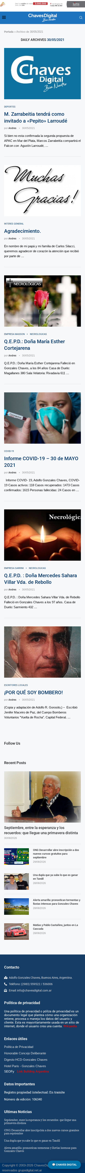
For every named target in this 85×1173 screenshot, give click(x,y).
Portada (8, 31)
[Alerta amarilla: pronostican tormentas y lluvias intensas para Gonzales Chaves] (16, 906)
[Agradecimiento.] (42, 190)
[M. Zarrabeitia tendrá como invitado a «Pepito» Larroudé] (42, 73)
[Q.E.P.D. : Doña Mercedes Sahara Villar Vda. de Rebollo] (42, 535)
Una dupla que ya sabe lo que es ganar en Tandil (55, 876)
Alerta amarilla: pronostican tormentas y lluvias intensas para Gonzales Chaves (56, 901)
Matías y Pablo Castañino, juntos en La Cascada (55, 926)
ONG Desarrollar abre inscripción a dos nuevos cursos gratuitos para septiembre (56, 853)
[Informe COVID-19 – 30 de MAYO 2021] (42, 418)
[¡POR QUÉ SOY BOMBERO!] (42, 652)
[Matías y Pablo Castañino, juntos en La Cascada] (16, 931)
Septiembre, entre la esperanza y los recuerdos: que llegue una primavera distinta (41, 830)
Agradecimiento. (22, 231)
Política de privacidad (22, 1003)
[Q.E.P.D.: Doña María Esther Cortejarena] (42, 301)
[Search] (81, 17)
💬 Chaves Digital (64, 1164)
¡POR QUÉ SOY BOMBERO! (33, 692)
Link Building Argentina (33, 1071)
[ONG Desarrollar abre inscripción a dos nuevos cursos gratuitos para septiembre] (16, 856)
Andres (12, 128)
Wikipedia (70, 1026)
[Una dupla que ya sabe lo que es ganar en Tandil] (16, 881)
